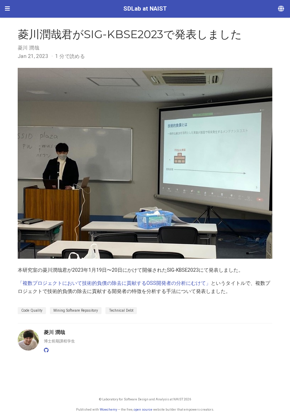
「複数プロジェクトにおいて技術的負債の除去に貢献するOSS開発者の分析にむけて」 (114, 283)
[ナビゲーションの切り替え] (7, 9)
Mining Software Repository (75, 310)
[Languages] (281, 9)
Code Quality (31, 310)
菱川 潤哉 (28, 48)
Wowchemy (108, 409)
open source (143, 409)
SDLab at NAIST (145, 8)
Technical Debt (121, 310)
